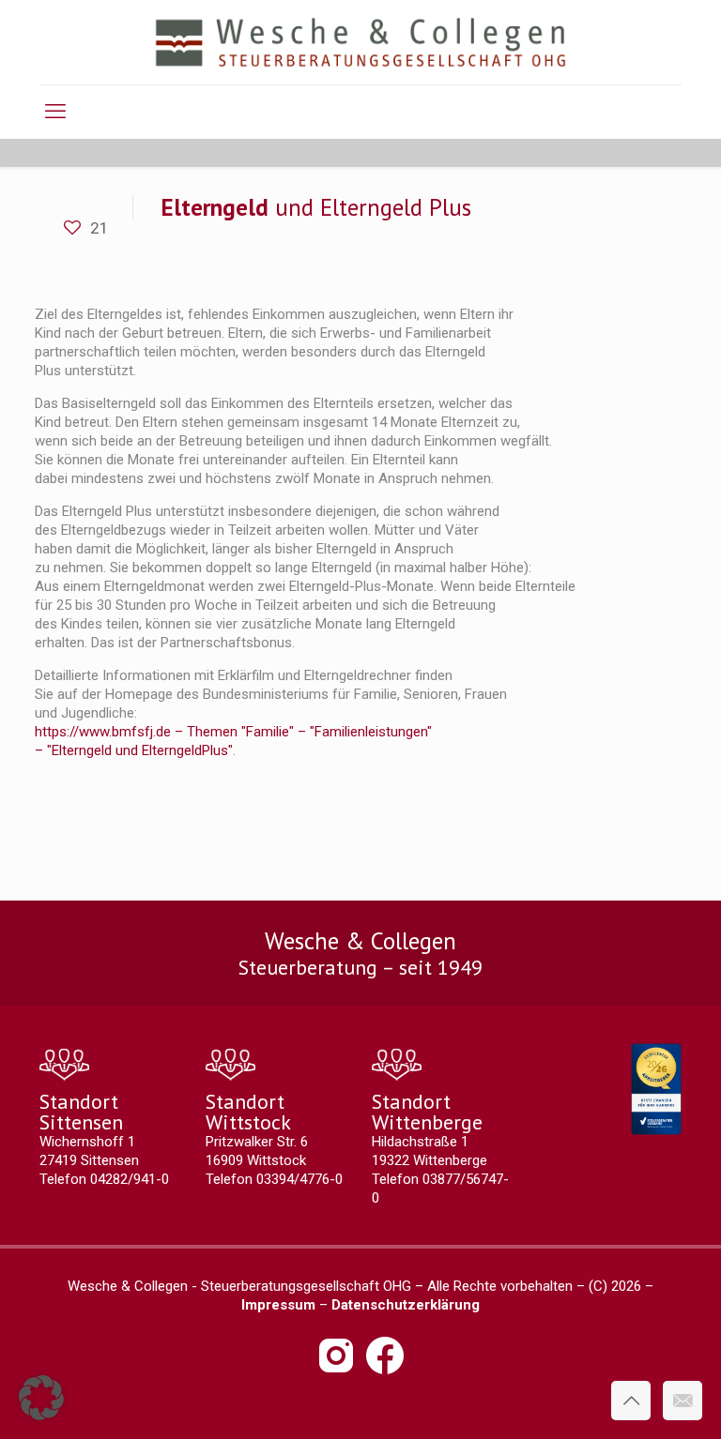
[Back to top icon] (631, 1400)
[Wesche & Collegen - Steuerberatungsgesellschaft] (361, 42)
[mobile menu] (55, 112)
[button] (41, 1397)
